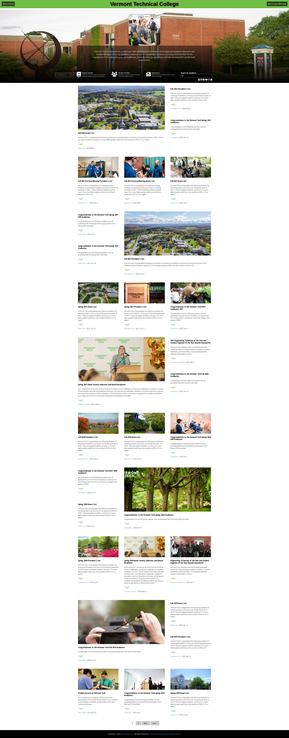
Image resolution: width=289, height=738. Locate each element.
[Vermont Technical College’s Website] (199, 79)
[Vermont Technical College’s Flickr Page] (211, 79)
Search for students (188, 73)
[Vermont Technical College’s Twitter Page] (204, 79)
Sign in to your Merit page (277, 4)
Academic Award (84, 404)
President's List (175, 109)
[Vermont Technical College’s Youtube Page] (206, 79)
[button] (121, 117)
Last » (155, 723)
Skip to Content (8, 4)
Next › (146, 723)
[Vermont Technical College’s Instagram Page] (209, 79)
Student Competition (177, 362)
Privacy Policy (169, 734)
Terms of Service (156, 734)
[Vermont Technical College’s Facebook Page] (201, 79)
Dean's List (81, 148)
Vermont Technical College (144, 4)
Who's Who (82, 713)
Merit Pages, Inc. (127, 734)
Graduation (174, 137)
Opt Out (178, 734)
